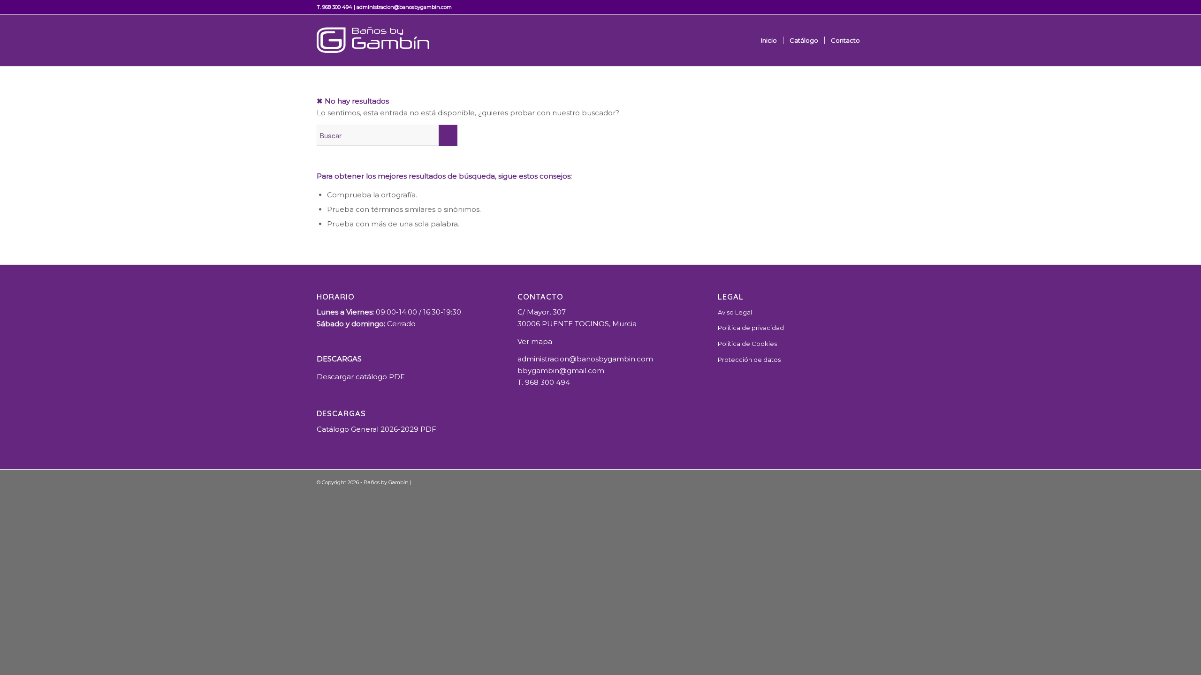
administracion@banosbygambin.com (404, 7)
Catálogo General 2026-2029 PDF (376, 429)
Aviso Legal (735, 312)
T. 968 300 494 (334, 7)
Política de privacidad (751, 327)
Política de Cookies (747, 343)
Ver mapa (534, 341)
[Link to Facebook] (863, 7)
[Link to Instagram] (877, 7)
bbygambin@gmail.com (560, 370)
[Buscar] (875, 40)
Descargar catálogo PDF (361, 376)
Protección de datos (749, 359)
